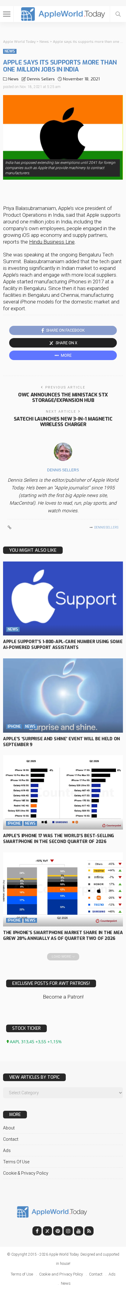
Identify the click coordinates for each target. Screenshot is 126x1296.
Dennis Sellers (41, 79)
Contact (10, 1139)
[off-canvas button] (6, 14)
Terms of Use (16, 1161)
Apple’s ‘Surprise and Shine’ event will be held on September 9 (61, 742)
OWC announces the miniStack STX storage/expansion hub (63, 397)
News (10, 51)
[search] (118, 14)
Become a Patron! (63, 997)
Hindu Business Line (52, 242)
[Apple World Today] (63, 13)
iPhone (14, 726)
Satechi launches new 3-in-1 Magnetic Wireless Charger (63, 422)
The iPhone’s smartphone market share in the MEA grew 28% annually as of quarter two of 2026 (63, 935)
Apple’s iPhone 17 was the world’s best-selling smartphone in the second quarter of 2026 (58, 839)
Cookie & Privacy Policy (25, 1173)
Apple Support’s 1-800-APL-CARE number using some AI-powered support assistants (63, 644)
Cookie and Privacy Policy (61, 1274)
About (9, 1127)
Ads (7, 1150)
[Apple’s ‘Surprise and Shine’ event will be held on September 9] (63, 695)
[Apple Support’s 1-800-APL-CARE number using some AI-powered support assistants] (63, 598)
